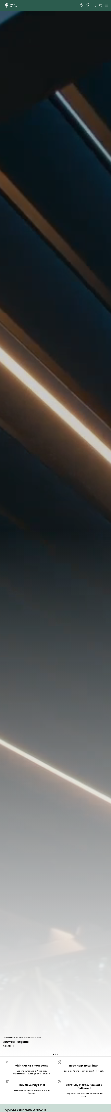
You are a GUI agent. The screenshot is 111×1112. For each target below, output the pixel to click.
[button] (53, 1054)
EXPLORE (7, 1046)
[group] (55, 528)
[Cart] (100, 5)
